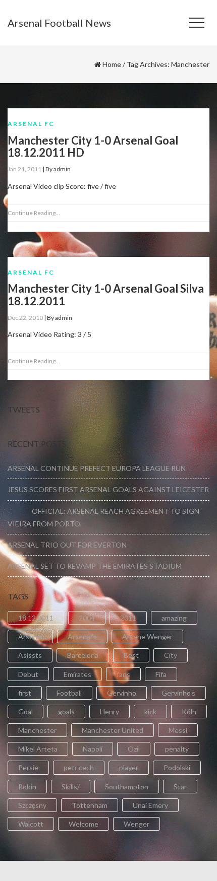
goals (66, 711)
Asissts (30, 655)
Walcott (30, 824)
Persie (28, 767)
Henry (109, 711)
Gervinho (121, 693)
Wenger (136, 824)
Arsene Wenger (147, 636)
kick (150, 711)
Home (111, 64)
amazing (174, 618)
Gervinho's (178, 693)
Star (180, 786)
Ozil (134, 748)
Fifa (161, 674)
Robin (27, 786)
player (128, 767)
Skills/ (71, 786)
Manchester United (112, 730)
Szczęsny (32, 805)
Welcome (83, 824)
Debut (28, 674)
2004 (87, 618)
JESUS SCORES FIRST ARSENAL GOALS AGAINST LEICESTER (108, 489)
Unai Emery (150, 805)
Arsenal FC (31, 123)
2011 (128, 618)
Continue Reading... (34, 213)
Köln (189, 711)
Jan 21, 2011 (24, 169)
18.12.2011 (35, 618)
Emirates (77, 674)
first (24, 693)
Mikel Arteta (38, 748)
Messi (178, 730)
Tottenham (89, 805)
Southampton (126, 786)
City (170, 655)
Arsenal (30, 636)
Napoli (92, 748)
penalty (177, 748)
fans (123, 674)
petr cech (79, 767)
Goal (25, 711)
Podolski (177, 767)
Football (69, 693)
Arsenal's (82, 636)
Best (131, 655)
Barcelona (82, 655)
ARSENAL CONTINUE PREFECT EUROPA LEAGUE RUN (97, 468)
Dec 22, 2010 (25, 317)
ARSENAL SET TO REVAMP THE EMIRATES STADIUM (95, 566)
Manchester (37, 730)
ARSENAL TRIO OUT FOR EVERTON (67, 544)
